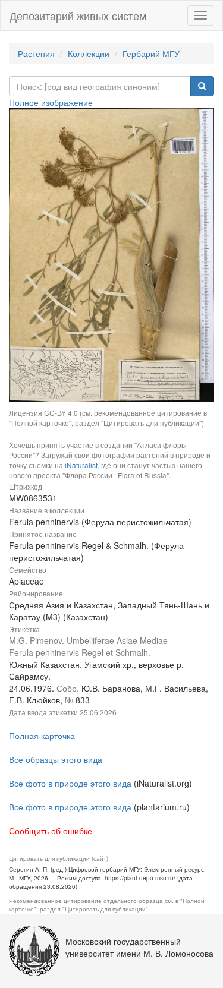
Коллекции (88, 53)
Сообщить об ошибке (50, 831)
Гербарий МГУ (151, 53)
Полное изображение (51, 102)
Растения (36, 53)
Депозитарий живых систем (78, 15)
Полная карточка (42, 735)
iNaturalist (81, 465)
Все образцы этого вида (55, 759)
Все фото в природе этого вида (70, 783)
